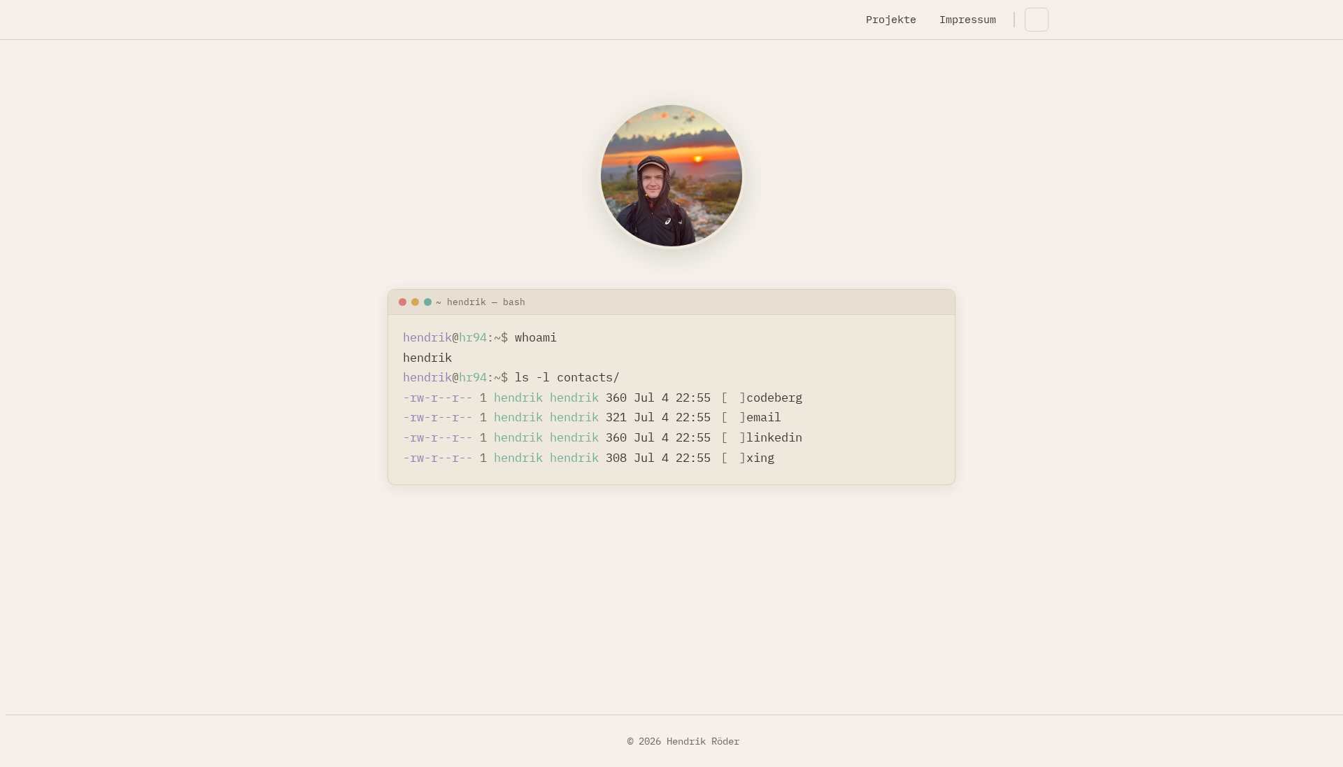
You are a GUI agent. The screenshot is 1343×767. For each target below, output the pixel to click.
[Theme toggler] (1037, 19)
